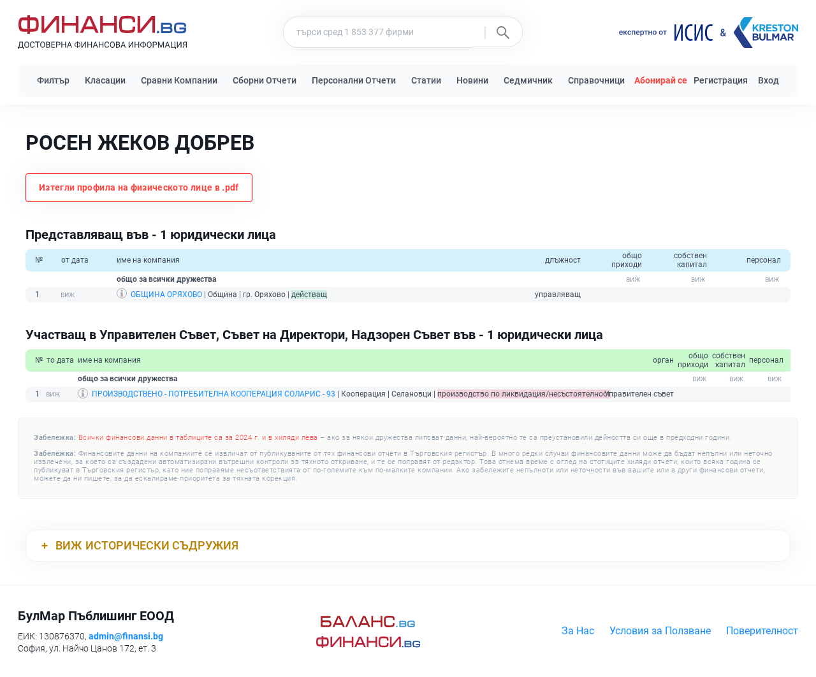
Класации (105, 80)
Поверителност (762, 631)
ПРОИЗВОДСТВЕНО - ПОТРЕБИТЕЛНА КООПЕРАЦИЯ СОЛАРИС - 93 (213, 393)
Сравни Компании (179, 80)
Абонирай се (660, 80)
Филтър (53, 80)
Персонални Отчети (354, 80)
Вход (768, 80)
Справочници (596, 80)
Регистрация (721, 80)
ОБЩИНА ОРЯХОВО (166, 294)
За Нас (578, 631)
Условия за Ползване (660, 631)
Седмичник (528, 80)
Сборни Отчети (264, 80)
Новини (472, 80)
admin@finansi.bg (126, 636)
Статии (426, 80)
